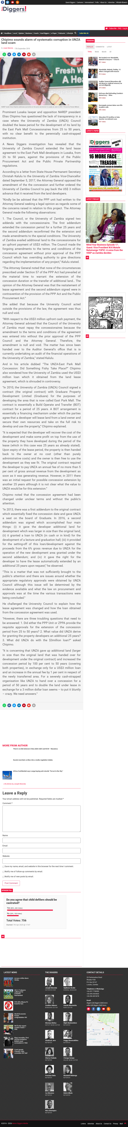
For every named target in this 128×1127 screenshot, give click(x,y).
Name (5, 836)
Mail (121, 1124)
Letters (83, 1124)
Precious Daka (50, 1075)
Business (29, 33)
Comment (7, 803)
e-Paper (54, 33)
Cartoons (80, 2)
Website (6, 856)
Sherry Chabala (50, 1058)
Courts (36, 33)
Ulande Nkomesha (70, 1005)
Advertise (111, 2)
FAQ (119, 28)
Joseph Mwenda (8, 48)
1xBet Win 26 (83, 33)
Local (15, 33)
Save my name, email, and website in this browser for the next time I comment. (39, 866)
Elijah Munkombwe (70, 1023)
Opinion (21, 33)
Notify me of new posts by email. (19, 877)
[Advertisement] (46, 20)
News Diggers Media (20, 1123)
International (89, 2)
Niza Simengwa (50, 1110)
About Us (103, 2)
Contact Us (107, 1124)
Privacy (115, 1124)
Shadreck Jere (50, 1040)
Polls (97, 2)
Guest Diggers (70, 2)
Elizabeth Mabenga (70, 1075)
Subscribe (112, 28)
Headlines (7, 33)
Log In (125, 28)
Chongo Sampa (69, 1058)
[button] (4, 54)
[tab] (90, 47)
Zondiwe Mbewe (51, 1005)
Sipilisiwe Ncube (69, 988)
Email (5, 846)
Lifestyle (70, 33)
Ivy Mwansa (49, 1093)
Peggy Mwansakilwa (71, 1040)
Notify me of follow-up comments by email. (24, 872)
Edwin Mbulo (68, 1093)
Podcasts (61, 33)
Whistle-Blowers (121, 2)
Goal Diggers (44, 33)
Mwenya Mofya (50, 1023)
